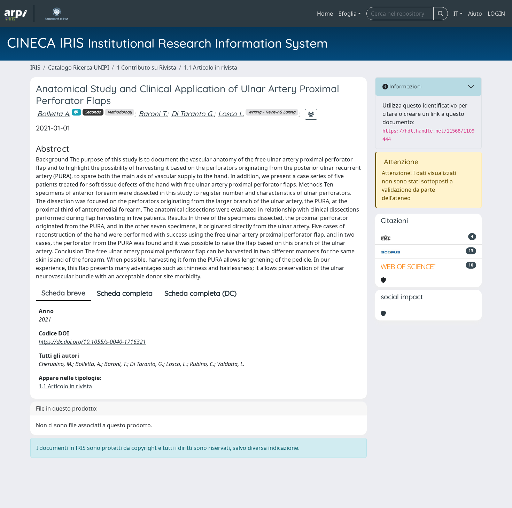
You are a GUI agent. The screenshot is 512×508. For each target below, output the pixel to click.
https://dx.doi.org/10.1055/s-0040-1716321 (92, 342)
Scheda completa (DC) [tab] (200, 293)
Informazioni (404, 86)
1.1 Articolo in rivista (210, 67)
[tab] (248, 293)
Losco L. (231, 113)
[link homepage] (19, 13)
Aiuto (475, 13)
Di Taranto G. (192, 113)
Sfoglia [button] (348, 13)
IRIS (35, 67)
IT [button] (455, 13)
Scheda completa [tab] (125, 293)
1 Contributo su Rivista (146, 67)
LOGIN (496, 13)
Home (325, 13)
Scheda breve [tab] (63, 292)
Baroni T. (153, 113)
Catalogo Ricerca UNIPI (78, 67)
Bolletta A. (53, 113)
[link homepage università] (56, 13)
